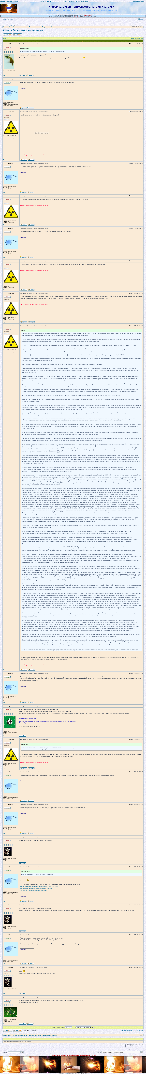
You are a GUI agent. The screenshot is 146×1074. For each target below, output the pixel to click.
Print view (5, 38)
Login (5, 19)
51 (139, 34)
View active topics (19, 25)
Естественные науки (20, 27)
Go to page (123, 34)
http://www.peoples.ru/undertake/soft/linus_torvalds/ (36, 888)
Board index (7, 27)
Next (142, 34)
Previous (128, 34)
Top (4, 75)
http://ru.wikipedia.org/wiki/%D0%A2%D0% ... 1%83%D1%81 (39, 886)
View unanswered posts (8, 25)
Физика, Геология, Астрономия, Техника (43, 27)
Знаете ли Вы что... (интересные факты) (22, 30)
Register (11, 19)
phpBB (66, 1073)
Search (141, 19)
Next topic (140, 38)
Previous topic (133, 38)
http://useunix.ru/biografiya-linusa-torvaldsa (33, 890)
